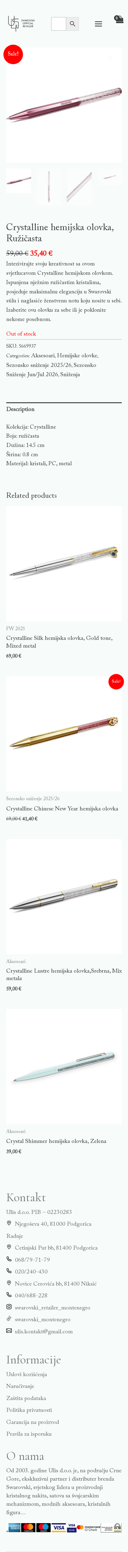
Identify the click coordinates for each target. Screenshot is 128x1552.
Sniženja (70, 375)
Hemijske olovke (77, 356)
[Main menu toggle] (98, 24)
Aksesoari (43, 356)
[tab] (64, 409)
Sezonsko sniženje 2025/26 (38, 365)
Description (20, 410)
